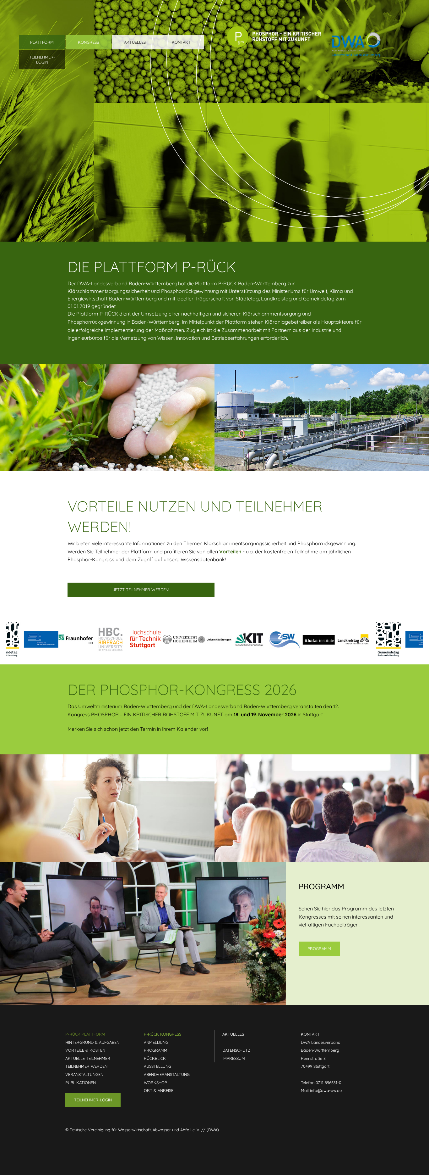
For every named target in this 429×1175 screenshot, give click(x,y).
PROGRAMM (155, 1050)
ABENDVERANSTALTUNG (167, 1074)
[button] (42, 59)
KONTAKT (310, 1034)
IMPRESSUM (233, 1058)
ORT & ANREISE (158, 1090)
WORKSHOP (155, 1082)
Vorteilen (230, 551)
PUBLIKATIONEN (80, 1082)
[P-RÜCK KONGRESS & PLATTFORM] (271, 29)
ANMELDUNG (156, 1042)
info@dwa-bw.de (326, 1090)
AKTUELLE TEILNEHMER (87, 1058)
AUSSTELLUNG (157, 1066)
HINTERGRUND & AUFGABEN (92, 1042)
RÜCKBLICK (155, 1058)
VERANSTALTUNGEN (84, 1074)
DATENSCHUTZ (236, 1050)
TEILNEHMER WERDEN (86, 1066)
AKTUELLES (233, 1034)
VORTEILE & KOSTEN (85, 1050)
